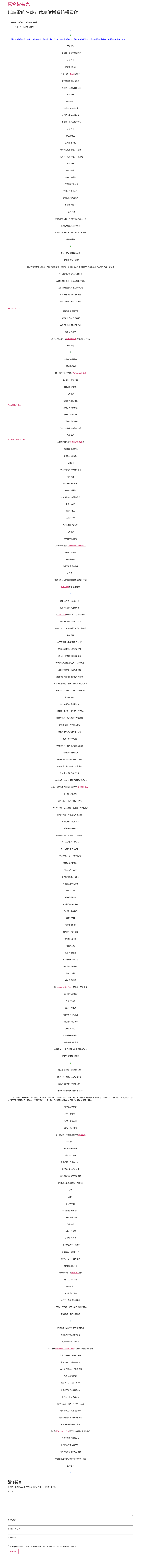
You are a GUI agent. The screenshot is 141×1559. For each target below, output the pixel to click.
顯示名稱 (12, 1520)
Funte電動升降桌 (14, 405)
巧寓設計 (71, 74)
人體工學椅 (61, 614)
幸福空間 (81, 1135)
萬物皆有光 (19, 4)
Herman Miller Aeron (16, 439)
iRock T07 (75, 1273)
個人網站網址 (13, 1537)
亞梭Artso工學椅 (79, 373)
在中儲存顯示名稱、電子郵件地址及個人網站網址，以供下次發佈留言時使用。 (43, 1546)
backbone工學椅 (62, 1348)
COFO (71, 1348)
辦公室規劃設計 (76, 442)
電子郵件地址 (14, 1529)
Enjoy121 (65, 587)
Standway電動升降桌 (76, 545)
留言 (10, 1492)
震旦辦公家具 (71, 339)
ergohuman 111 (14, 308)
